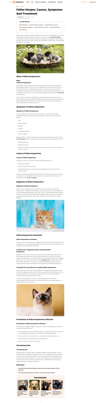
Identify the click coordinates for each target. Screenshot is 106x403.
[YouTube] (83, 2)
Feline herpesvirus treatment (41, 27)
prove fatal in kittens (55, 37)
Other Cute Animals (40, 2)
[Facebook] (81, 2)
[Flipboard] (85, 2)
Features (59, 2)
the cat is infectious (32, 177)
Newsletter (93, 2)
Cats (32, 2)
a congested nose (45, 260)
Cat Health (22, 6)
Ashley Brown (21, 17)
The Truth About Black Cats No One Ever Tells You (57, 393)
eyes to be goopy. (20, 139)
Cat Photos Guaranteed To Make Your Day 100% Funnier (46, 393)
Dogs (27, 2)
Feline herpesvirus (23, 25)
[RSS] (86, 2)
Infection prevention (55, 27)
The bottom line (23, 29)
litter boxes (61, 92)
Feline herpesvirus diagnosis (26, 27)
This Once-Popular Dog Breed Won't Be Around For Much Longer (34, 393)
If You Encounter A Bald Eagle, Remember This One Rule (22, 393)
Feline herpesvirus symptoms (36, 25)
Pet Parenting (52, 2)
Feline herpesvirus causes (51, 25)
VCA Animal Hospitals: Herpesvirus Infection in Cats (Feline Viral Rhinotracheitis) (36, 372)
